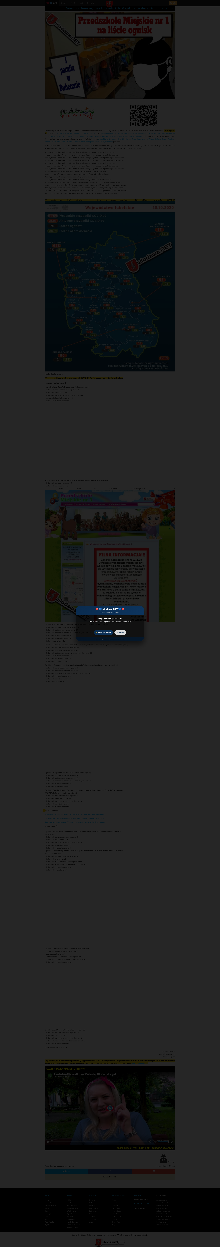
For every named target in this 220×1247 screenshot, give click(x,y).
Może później (120, 632)
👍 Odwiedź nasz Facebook (103, 632)
